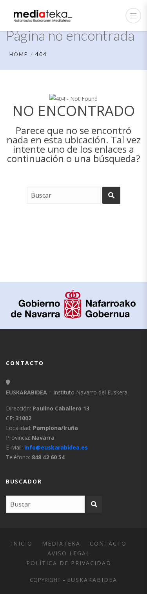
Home (18, 54)
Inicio (22, 543)
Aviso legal (68, 553)
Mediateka (61, 543)
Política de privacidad (68, 563)
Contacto (108, 543)
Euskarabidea (92, 579)
